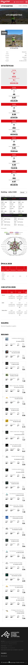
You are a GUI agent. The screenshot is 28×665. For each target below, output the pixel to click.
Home (20, 6)
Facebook (4, 656)
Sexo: (2, 210)
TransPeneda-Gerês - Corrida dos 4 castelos (17, 598)
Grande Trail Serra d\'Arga (16, 562)
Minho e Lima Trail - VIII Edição (17, 385)
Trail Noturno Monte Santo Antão (18, 339)
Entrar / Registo (19, 2)
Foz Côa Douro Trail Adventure (17, 493)
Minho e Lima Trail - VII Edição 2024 (17, 432)
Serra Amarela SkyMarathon (16, 397)
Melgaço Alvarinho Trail (15, 420)
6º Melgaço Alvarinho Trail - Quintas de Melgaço (17, 611)
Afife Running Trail (14, 374)
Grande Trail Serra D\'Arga (16, 528)
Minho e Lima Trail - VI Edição (16, 505)
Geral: (2, 201)
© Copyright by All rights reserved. (12, 662)
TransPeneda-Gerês (14, 362)
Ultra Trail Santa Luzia (15, 351)
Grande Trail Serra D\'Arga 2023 (18, 457)
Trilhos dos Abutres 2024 (15, 444)
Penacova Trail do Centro (15, 574)
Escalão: (3, 205)
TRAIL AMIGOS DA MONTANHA (16, 516)
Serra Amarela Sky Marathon (16, 585)
